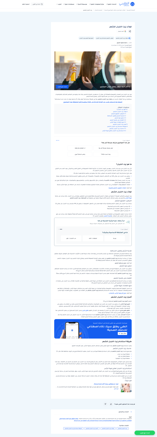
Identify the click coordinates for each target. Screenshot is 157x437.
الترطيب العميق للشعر (117, 114)
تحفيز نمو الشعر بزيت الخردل (86, 38)
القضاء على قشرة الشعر (117, 120)
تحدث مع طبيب (62, 87)
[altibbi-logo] (127, 4)
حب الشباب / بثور (71, 238)
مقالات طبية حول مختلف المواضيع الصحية (115, 10)
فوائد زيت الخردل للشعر (122, 38)
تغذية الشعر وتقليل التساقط (115, 116)
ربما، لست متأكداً (106, 154)
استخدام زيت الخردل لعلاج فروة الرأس (113, 131)
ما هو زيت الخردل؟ (122, 109)
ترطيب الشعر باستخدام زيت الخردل (104, 38)
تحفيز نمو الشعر (119, 118)
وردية (114, 238)
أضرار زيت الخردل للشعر (119, 124)
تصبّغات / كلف (93, 238)
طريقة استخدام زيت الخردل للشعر (116, 126)
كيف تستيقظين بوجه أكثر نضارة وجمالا (106, 384)
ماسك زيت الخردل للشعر (116, 128)
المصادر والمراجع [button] (124, 412)
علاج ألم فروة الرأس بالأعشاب (117, 293)
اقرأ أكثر (116, 389)
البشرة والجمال (98, 10)
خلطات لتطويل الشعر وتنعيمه (117, 188)
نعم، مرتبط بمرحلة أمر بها (106, 148)
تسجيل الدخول (25, 4)
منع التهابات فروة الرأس (117, 122)
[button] (111, 4)
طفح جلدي (85, 310)
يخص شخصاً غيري (80, 154)
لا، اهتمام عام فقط (80, 148)
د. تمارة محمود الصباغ (122, 43)
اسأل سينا (123, 333)
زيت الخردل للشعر (122, 428)
